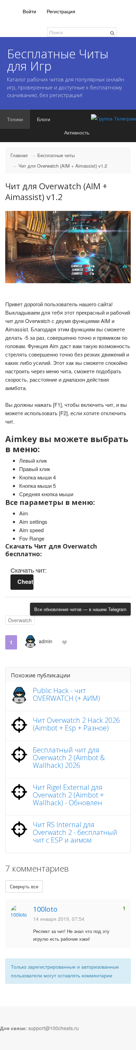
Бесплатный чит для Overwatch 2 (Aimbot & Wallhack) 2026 (69, 757)
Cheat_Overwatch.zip (25, 582)
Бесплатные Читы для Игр (57, 59)
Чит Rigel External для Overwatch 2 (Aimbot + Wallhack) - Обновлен (68, 795)
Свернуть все (24, 886)
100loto (45, 909)
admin (45, 641)
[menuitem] (29, 11)
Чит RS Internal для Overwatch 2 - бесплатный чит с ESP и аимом (75, 832)
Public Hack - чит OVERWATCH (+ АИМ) (66, 694)
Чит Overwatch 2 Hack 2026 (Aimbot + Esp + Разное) (76, 724)
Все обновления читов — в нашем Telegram (80, 609)
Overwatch (20, 620)
